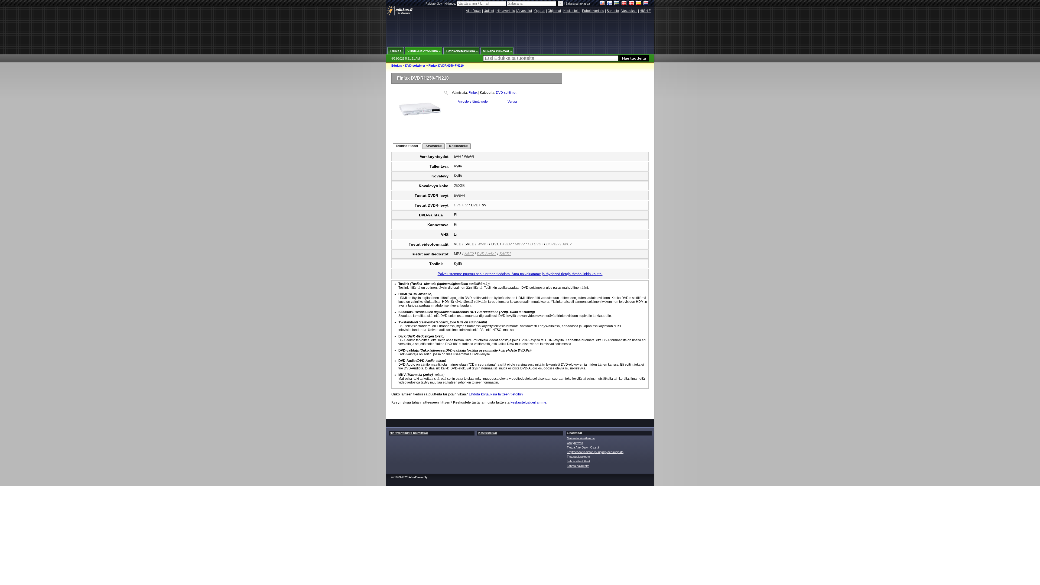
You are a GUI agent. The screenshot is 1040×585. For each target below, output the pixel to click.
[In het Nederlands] (646, 3)
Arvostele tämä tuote (473, 101)
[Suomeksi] (609, 3)
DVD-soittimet (415, 65)
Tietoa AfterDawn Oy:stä (583, 447)
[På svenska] (616, 3)
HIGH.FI (645, 11)
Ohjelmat (554, 11)
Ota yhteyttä (575, 442)
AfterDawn (473, 11)
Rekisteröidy (433, 3)
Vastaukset (629, 11)
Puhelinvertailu (593, 11)
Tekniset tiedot (407, 146)
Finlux (473, 93)
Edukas (396, 65)
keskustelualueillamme (528, 402)
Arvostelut (524, 11)
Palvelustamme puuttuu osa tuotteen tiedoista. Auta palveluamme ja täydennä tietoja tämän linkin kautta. (520, 274)
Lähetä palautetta (578, 465)
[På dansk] (631, 3)
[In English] (602, 3)
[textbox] (551, 58)
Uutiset (489, 11)
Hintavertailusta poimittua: (409, 432)
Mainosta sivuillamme (581, 438)
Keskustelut (458, 146)
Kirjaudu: (450, 3)
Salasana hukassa (578, 3)
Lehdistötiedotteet (578, 461)
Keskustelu (571, 11)
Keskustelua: (487, 432)
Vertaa (512, 101)
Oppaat (539, 11)
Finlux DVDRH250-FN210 (446, 65)
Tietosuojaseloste (578, 456)
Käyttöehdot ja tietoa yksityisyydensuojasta (595, 452)
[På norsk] (624, 3)
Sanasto (613, 11)
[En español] (638, 3)
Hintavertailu (505, 11)
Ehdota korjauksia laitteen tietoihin (496, 394)
